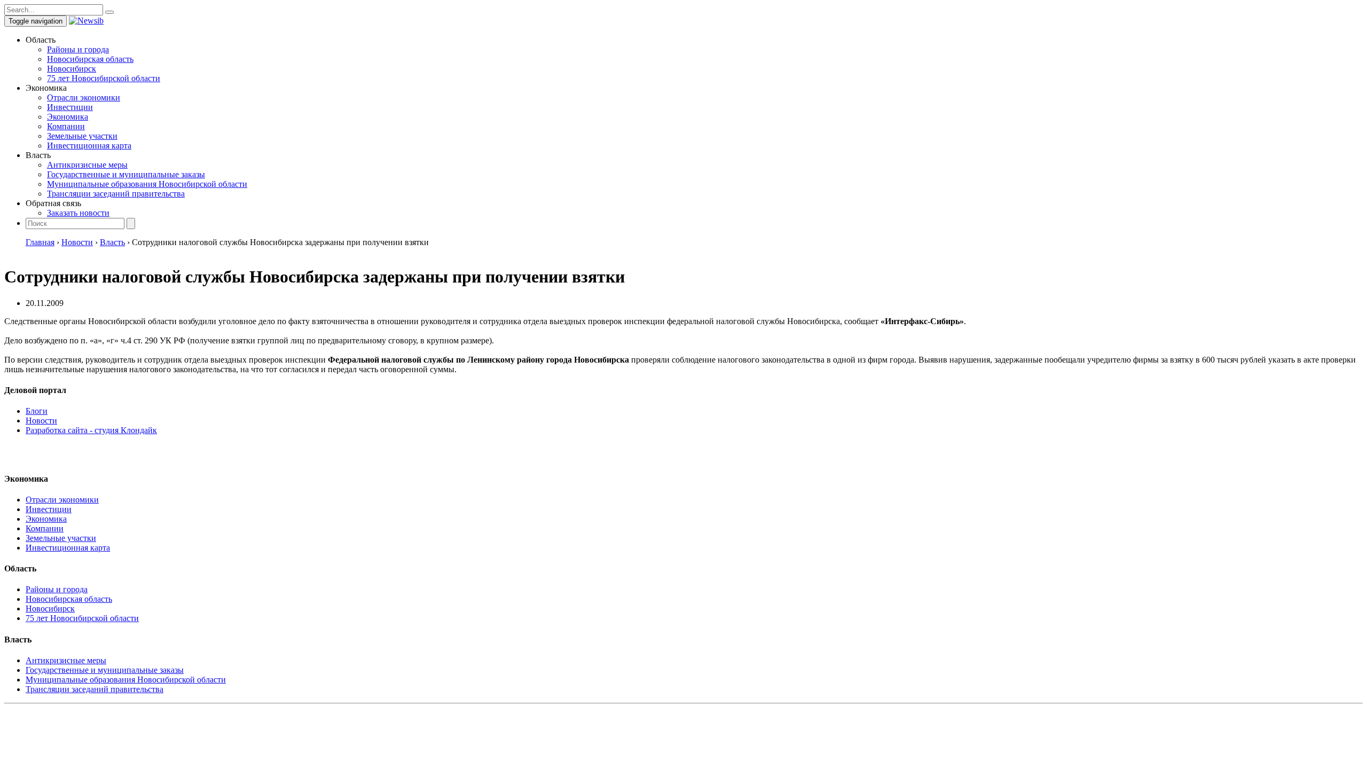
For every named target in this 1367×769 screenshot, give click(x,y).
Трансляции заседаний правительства (116, 193)
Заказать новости (78, 212)
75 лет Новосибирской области (103, 78)
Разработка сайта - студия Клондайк (91, 430)
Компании (66, 126)
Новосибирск (71, 68)
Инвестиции (70, 107)
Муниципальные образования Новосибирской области (147, 184)
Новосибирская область (90, 59)
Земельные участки (82, 135)
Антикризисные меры (87, 164)
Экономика (67, 116)
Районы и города (78, 49)
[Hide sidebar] (109, 12)
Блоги (37, 410)
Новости (41, 420)
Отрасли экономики (83, 97)
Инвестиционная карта (89, 145)
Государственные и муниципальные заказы (126, 174)
